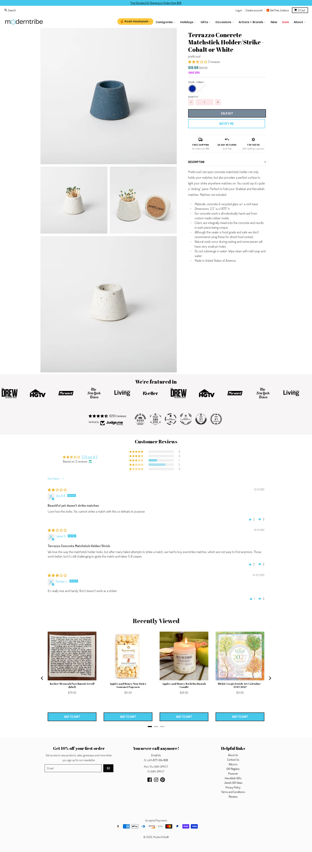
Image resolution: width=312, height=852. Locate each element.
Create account (254, 10)
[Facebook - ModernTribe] (149, 779)
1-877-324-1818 (159, 760)
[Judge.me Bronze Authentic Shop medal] (186, 419)
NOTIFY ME (226, 124)
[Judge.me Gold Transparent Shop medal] (170, 419)
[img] (57, 490)
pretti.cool (194, 56)
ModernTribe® (161, 837)
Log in (239, 10)
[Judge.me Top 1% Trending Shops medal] (216, 419)
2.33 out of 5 (90, 457)
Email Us (156, 755)
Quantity (193, 96)
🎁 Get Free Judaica (277, 10)
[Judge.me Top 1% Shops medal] (201, 419)
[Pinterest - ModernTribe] (162, 779)
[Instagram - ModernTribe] (156, 779)
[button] (108, 96)
